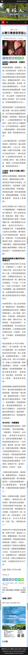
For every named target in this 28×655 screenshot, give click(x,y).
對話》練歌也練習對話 (8, 590)
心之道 (15, 29)
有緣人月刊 (5, 584)
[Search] (25, 22)
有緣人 (16, 583)
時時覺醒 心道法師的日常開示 (20, 590)
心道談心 (12, 29)
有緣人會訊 (21, 583)
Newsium (12, 653)
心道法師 (7, 583)
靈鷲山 (11, 583)
